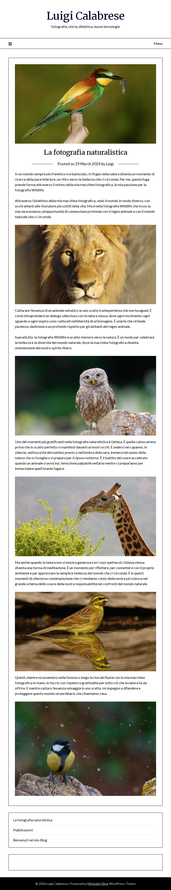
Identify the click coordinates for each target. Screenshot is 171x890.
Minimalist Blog (98, 884)
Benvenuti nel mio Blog (30, 840)
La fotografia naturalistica (32, 820)
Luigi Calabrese (86, 16)
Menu (158, 43)
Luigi (110, 163)
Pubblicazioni (23, 830)
